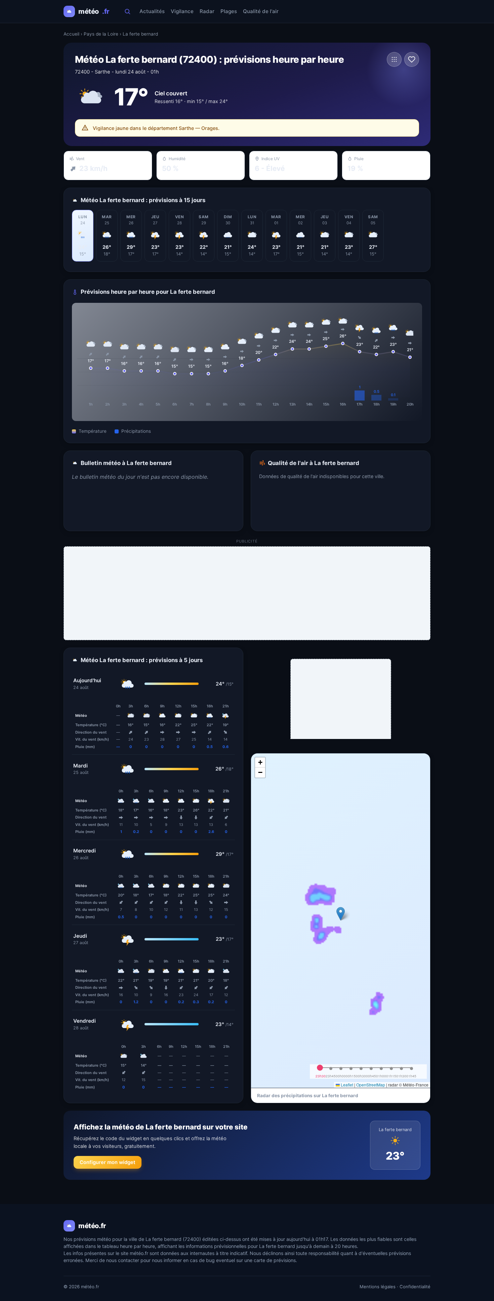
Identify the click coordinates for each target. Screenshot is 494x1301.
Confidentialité (415, 1286)
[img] (340, 920)
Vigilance (182, 11)
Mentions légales (378, 1286)
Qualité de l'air (261, 11)
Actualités (152, 11)
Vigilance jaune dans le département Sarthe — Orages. (156, 128)
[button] (340, 914)
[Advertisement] (247, 594)
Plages (228, 11)
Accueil (71, 34)
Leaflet (346, 1084)
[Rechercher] (127, 11)
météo (93, 11)
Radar (207, 11)
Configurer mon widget (107, 1162)
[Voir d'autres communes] (394, 59)
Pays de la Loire (101, 34)
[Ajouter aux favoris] (411, 59)
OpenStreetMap (370, 1084)
